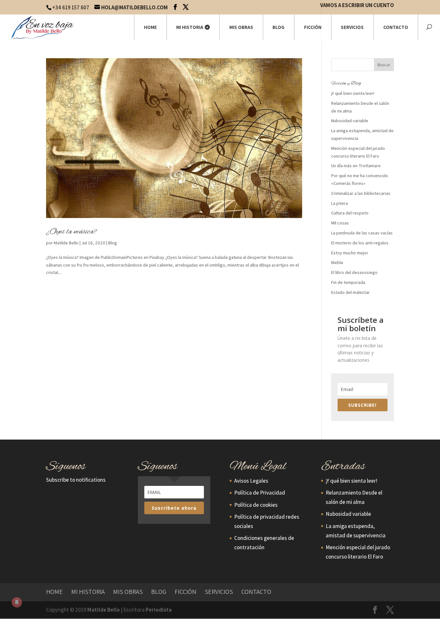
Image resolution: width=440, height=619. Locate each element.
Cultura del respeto (349, 213)
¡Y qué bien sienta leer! (352, 93)
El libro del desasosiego (354, 272)
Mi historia (189, 27)
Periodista (159, 609)
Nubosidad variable (349, 120)
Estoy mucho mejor (349, 253)
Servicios (352, 27)
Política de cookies (256, 504)
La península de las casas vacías (362, 233)
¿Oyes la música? (71, 232)
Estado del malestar (350, 292)
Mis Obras (241, 27)
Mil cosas (340, 223)
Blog (278, 27)
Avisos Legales (251, 480)
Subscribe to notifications (76, 479)
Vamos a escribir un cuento (357, 6)
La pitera (339, 203)
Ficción (312, 27)
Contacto (395, 27)
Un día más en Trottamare (356, 165)
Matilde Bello (66, 243)
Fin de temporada (348, 282)
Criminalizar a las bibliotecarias (360, 193)
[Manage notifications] (17, 602)
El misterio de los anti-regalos (359, 243)
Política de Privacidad (259, 492)
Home (150, 27)
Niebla (337, 262)
